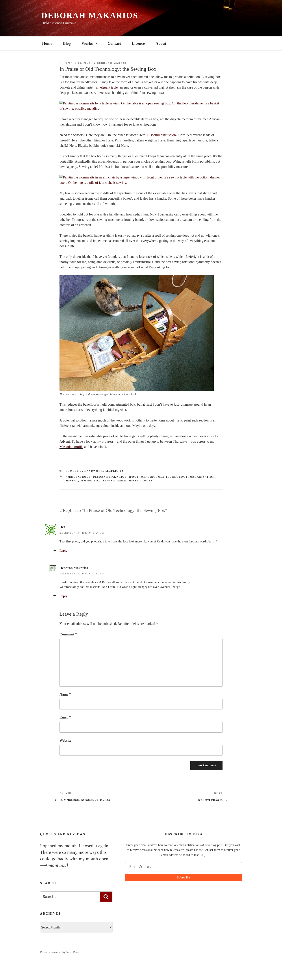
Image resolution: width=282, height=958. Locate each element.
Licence (138, 43)
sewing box (90, 480)
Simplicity (115, 471)
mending (148, 476)
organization (202, 476)
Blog (67, 43)
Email (65, 717)
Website (65, 740)
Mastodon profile (71, 447)
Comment (68, 634)
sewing (72, 480)
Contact (114, 43)
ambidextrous (78, 476)
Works (87, 43)
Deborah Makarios (89, 15)
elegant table (109, 87)
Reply (63, 550)
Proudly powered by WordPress (60, 952)
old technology (173, 476)
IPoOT (134, 476)
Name (65, 694)
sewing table (114, 480)
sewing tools (141, 480)
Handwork (93, 471)
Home (47, 43)
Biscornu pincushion (161, 135)
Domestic (74, 471)
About (161, 43)
